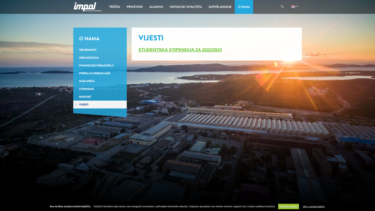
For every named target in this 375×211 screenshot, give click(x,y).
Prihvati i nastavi (288, 206)
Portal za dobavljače (94, 73)
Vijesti (83, 104)
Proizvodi (135, 7)
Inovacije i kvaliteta (186, 7)
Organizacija (89, 58)
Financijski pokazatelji (96, 65)
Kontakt (85, 97)
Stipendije (86, 89)
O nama (244, 7)
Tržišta (114, 7)
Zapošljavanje (220, 7)
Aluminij (156, 7)
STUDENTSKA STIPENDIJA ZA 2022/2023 (180, 49)
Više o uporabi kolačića (314, 206)
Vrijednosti (87, 50)
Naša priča (87, 81)
